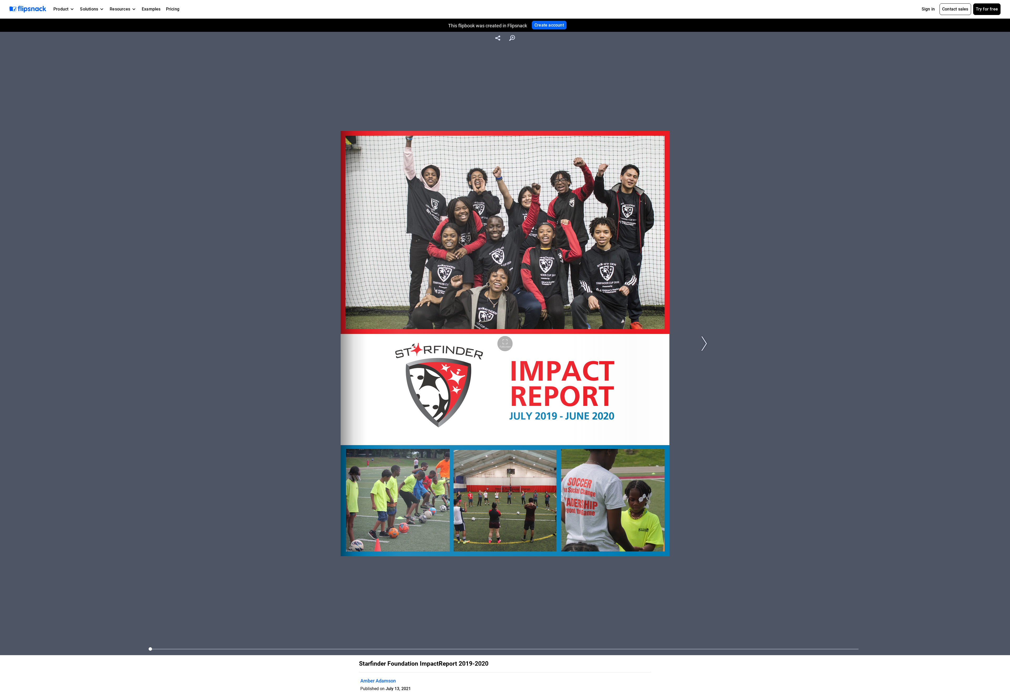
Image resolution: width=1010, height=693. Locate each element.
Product (60, 9)
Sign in (928, 9)
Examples (151, 9)
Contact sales (955, 9)
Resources (120, 9)
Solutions (89, 9)
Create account (549, 25)
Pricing (172, 9)
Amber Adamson (378, 681)
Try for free (987, 9)
